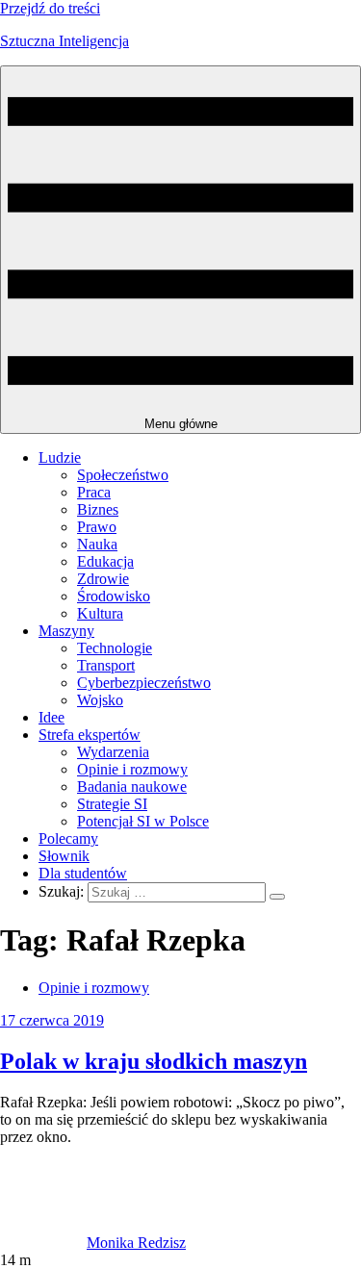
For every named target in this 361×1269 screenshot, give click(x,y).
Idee (51, 717)
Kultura (100, 613)
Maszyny (66, 630)
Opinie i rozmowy (132, 769)
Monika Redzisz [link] (136, 1242)
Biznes (97, 509)
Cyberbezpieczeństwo (144, 682)
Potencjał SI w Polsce (143, 821)
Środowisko (113, 596)
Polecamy (68, 838)
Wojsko (100, 700)
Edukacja (105, 561)
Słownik (64, 856)
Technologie (114, 648)
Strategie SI (112, 804)
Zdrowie (103, 579)
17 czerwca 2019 (52, 1020)
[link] (43, 1242)
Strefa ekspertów (90, 734)
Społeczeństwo (122, 475)
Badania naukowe (132, 786)
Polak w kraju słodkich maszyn (153, 1061)
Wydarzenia (113, 752)
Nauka (97, 544)
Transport (106, 665)
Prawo (96, 527)
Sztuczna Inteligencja (64, 41)
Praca (94, 492)
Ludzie (60, 457)
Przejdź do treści (50, 8)
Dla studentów (83, 873)
